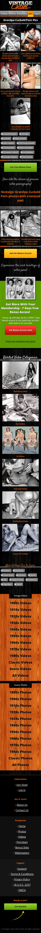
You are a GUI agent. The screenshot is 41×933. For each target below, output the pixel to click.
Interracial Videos (20, 488)
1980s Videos (20, 655)
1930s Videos (20, 622)
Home (22, 826)
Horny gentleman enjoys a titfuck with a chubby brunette (10, 93)
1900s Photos (20, 699)
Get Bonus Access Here (20, 330)
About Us (22, 804)
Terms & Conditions (22, 874)
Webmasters (22, 852)
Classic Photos (20, 758)
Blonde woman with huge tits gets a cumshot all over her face (30, 93)
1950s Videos (20, 636)
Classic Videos (20, 662)
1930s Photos (20, 718)
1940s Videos (20, 629)
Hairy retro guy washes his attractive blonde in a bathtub (10, 241)
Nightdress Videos (21, 391)
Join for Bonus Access (20, 253)
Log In (37, 13)
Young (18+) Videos (20, 553)
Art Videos (20, 456)
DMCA (22, 890)
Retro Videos (20, 669)
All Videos (20, 675)
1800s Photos (20, 692)
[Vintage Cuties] (20, 8)
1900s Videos (20, 603)
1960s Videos (20, 642)
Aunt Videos (20, 424)
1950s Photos (20, 732)
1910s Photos (20, 705)
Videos (22, 836)
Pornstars (22, 13)
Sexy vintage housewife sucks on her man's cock (20, 127)
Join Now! (22, 784)
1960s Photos (20, 738)
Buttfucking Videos (20, 521)
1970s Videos (20, 649)
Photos (12, 13)
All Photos (20, 765)
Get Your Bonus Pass (20, 167)
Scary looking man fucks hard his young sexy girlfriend (30, 55)
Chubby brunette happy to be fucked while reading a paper (30, 241)
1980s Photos (20, 751)
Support (22, 868)
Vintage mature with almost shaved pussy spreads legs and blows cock (10, 56)
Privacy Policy (22, 879)
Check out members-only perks (20, 341)
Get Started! (20, 906)
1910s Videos (20, 609)
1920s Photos (20, 712)
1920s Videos (20, 616)
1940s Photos (20, 725)
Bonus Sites (22, 847)
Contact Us (22, 810)
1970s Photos (20, 745)
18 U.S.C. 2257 (22, 884)
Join (31, 13)
